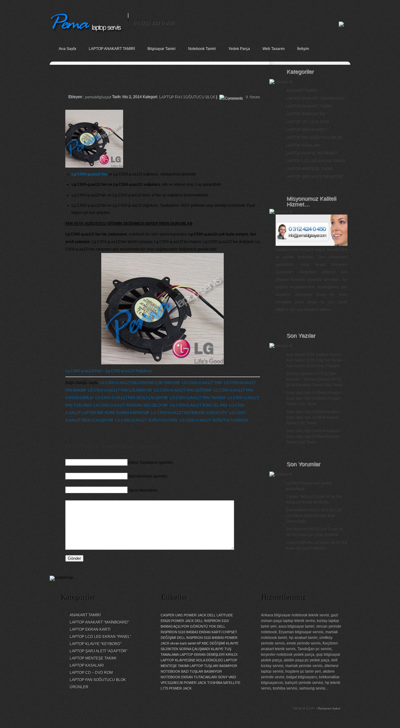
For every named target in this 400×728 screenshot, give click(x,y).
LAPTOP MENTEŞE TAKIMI (309, 169)
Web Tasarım (273, 49)
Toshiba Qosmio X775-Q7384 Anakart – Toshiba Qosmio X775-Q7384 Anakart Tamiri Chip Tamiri (314, 379)
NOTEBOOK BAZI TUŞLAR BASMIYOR (191, 671)
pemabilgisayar (98, 96)
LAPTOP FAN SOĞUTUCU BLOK (187, 96)
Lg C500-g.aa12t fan (89, 174)
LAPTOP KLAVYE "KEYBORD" (312, 153)
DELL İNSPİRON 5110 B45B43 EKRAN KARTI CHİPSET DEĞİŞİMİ (199, 632)
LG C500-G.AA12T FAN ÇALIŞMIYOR (120, 390)
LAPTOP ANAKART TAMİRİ (112, 49)
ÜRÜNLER (79, 687)
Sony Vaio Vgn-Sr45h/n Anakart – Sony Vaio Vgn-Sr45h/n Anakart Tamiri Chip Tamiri (314, 436)
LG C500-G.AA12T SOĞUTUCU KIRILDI (213, 420)
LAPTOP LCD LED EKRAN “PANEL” (100, 636)
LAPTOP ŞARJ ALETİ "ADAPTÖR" (315, 176)
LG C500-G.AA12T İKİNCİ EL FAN (198, 405)
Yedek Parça (239, 49)
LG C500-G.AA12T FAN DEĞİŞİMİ (182, 390)
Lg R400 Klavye (299, 483)
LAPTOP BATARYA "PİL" (306, 114)
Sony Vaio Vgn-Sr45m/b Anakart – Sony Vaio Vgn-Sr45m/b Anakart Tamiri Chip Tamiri (314, 398)
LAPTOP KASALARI (303, 145)
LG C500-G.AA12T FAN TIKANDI (197, 398)
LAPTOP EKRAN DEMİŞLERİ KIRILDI (209, 654)
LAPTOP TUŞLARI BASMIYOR (213, 666)
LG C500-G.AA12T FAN (202, 383)
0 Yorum (252, 96)
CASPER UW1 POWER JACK (183, 615)
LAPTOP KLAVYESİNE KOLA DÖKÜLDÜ (192, 660)
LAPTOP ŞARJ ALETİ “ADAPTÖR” (99, 651)
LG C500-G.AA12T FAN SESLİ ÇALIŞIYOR (131, 398)
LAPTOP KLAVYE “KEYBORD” (96, 644)
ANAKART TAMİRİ (301, 90)
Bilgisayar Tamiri (162, 49)
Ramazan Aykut (329, 708)
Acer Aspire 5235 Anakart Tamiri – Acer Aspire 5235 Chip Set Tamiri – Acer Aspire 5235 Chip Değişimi (315, 360)
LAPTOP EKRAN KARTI (306, 130)
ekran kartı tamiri (183, 643)
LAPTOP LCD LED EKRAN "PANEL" (317, 161)
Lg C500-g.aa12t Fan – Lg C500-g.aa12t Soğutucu (108, 371)
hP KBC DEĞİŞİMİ (211, 643)
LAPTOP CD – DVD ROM (307, 122)
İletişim (303, 49)
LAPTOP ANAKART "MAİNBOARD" (315, 98)
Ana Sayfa (67, 49)
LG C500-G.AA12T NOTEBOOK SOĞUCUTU (189, 413)
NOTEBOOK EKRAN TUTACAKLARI (189, 677)
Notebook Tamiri (202, 49)
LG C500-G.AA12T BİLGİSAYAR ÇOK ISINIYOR (139, 383)
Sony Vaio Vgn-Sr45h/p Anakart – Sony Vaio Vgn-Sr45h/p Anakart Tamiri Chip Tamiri (314, 417)
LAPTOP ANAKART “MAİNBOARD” (99, 622)
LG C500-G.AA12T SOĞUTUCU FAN (146, 420)
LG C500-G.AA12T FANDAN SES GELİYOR (131, 405)
